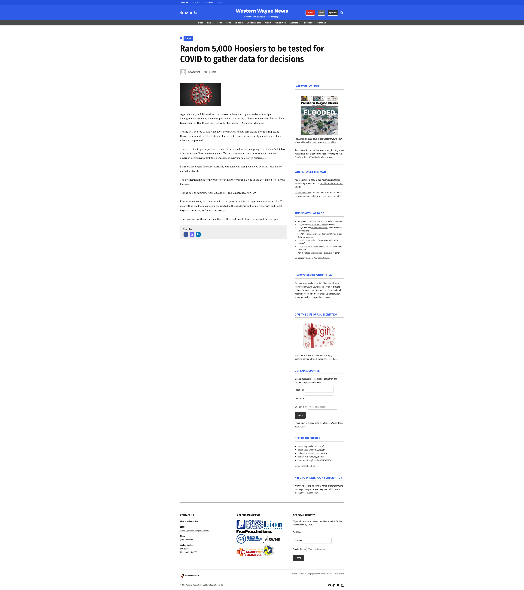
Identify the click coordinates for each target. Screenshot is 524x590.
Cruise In (314, 240)
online (308, 142)
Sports (219, 23)
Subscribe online (302, 192)
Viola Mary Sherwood (306, 453)
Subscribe (310, 13)
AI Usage (308, 574)
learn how (299, 426)
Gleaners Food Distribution (321, 253)
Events (228, 23)
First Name (299, 390)
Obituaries (239, 23)
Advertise (196, 3)
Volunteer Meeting (317, 246)
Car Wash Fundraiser (318, 224)
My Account (333, 13)
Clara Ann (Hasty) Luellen (308, 460)
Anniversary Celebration (320, 234)
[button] (186, 234)
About (183, 3)
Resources (308, 23)
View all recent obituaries (306, 466)
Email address (301, 406)
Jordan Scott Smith (305, 449)
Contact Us (222, 3)
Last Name (299, 398)
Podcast (268, 23)
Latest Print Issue (254, 23)
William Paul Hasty (305, 456)
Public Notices (280, 23)
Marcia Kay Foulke (305, 446)
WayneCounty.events (322, 258)
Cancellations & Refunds (322, 574)
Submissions (208, 3)
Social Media (339, 574)
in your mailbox (330, 142)
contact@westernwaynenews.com (195, 530)
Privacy (300, 574)
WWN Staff (195, 72)
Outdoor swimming (319, 228)
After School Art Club (318, 221)
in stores (316, 142)
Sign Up (300, 415)
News (209, 23)
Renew (321, 13)
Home (200, 23)
